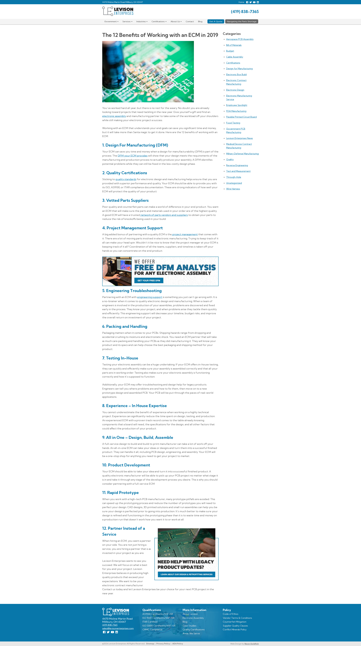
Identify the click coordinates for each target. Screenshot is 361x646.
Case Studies (189, 625)
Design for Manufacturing (239, 68)
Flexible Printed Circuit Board (241, 116)
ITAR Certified (149, 621)
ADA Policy (177, 643)
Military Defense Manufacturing (242, 153)
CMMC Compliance (152, 629)
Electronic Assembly (193, 617)
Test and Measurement (238, 171)
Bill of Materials (234, 45)
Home (241, 2)
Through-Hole (233, 177)
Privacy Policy (163, 643)
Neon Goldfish (252, 644)
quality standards (125, 179)
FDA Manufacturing (236, 111)
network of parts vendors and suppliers (164, 215)
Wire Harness (233, 188)
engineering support (149, 297)
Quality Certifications (194, 629)
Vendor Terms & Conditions (237, 617)
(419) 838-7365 (245, 11)
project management (185, 234)
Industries (141, 21)
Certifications (158, 21)
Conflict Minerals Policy (234, 629)
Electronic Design (235, 89)
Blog (200, 21)
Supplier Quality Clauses (235, 625)
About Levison (190, 614)
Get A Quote (215, 21)
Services (127, 21)
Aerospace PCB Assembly (240, 39)
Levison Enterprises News (239, 138)
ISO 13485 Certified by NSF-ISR (158, 625)
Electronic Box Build (236, 74)
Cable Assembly (234, 56)
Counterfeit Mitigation (234, 621)
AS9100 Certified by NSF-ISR (157, 614)
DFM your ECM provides (133, 155)
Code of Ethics (230, 614)
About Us (175, 21)
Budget (230, 50)
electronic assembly (114, 116)
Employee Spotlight (236, 105)
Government (110, 21)
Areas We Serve (191, 633)
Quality (230, 159)
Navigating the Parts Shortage (242, 21)
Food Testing (233, 122)
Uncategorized (234, 183)
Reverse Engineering (237, 165)
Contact (190, 21)
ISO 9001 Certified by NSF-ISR (158, 617)
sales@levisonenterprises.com (118, 628)
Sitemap (150, 643)
